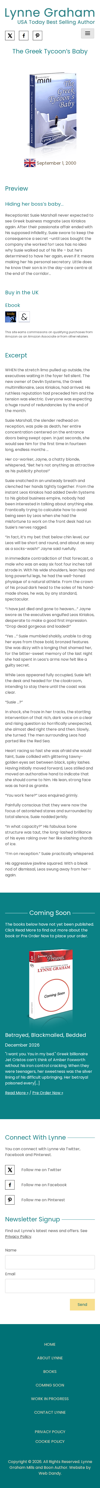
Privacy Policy (18, 1236)
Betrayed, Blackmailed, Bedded (45, 1035)
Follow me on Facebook (43, 1185)
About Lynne (50, 1358)
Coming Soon (50, 1385)
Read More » (16, 1093)
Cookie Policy (50, 1441)
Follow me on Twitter (40, 1170)
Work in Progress (50, 1399)
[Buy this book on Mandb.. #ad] (24, 316)
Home (50, 1344)
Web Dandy (50, 1473)
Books (50, 1371)
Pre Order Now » (47, 1093)
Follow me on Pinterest (42, 1200)
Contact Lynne (50, 1412)
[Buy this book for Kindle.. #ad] (10, 316)
